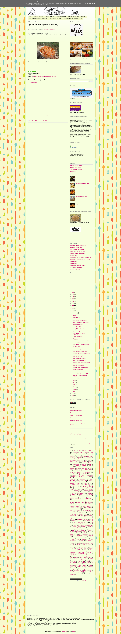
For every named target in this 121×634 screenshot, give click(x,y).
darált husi (73, 469)
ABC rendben (73, 240)
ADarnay (79, 450)
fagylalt (73, 476)
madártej (86, 515)
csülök (91, 468)
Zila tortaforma (84, 571)
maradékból (79, 519)
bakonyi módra (74, 457)
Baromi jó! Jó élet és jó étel (75, 167)
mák (76, 518)
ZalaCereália (72, 571)
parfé (80, 534)
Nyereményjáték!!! (79, 177)
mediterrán (79, 523)
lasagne (79, 511)
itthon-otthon (73, 494)
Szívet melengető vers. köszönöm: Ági (78, 437)
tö (91, 561)
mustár (77, 527)
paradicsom (73, 534)
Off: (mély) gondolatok (77, 336)
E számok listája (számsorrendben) (77, 253)
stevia (85, 548)
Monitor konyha (89, 525)
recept (81, 540)
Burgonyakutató (76, 464)
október (74, 315)
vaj (75, 566)
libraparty (71, 515)
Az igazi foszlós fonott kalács (82, 190)
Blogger (73, 631)
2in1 (32, 76)
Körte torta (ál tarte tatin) (77, 324)
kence (89, 501)
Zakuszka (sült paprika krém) (49, 29)
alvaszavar (79, 453)
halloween (90, 489)
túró (81, 563)
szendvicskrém (81, 553)
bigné (79, 460)
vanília (85, 566)
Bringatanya (83, 461)
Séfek (79, 545)
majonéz (72, 518)
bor (90, 460)
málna (79, 518)
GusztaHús (87, 484)
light (75, 515)
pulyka (73, 539)
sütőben (85, 549)
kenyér (72, 502)
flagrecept (42, 76)
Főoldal (47, 111)
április (74, 385)
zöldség (80, 573)
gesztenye (72, 483)
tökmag (74, 562)
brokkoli (90, 461)
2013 (73, 303)
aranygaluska (72, 455)
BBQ (90, 458)
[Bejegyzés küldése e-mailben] (30, 74)
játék (73, 495)
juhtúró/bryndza (83, 495)
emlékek (83, 475)
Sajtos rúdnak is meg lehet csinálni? (77, 432)
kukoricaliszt (79, 510)
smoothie (77, 547)
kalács (76, 497)
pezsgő (75, 536)
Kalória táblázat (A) (74, 261)
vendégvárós (73, 569)
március (74, 387)
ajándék (84, 450)
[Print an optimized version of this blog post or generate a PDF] (32, 71)
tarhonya (78, 556)
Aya (78, 456)
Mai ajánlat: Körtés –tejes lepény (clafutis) (81, 362)
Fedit (71, 477)
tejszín (89, 557)
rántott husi (72, 540)
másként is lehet (47, 76)
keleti (71, 501)
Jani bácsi (91, 494)
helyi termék (76, 491)
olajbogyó (83, 530)
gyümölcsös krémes (74, 489)
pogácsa (90, 536)
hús (87, 491)
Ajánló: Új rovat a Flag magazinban (80, 360)
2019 (73, 292)
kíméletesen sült (73, 504)
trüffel (92, 562)
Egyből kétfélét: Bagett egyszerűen (80, 351)
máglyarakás (72, 516)
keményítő (84, 501)
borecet (71, 461)
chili (90, 464)
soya (72, 548)
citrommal (84, 465)
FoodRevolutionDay (82, 479)
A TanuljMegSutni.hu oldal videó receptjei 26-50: (72, 18)
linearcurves (64, 631)
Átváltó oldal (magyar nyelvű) (76, 247)
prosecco (91, 538)
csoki (77, 468)
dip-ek (38, 76)
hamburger (72, 490)
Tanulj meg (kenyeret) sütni (76, 410)
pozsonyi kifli (72, 538)
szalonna (78, 551)
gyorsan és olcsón (75, 486)
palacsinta (72, 532)
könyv (71, 507)
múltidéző (71, 527)
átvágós (71, 456)
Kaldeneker (83, 497)
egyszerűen (82, 474)
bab (85, 456)
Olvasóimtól (78, 531)
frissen (79, 480)
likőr (78, 515)
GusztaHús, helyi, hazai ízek (76, 169)
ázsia (82, 456)
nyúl (73, 530)
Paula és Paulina (78, 535)
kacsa (71, 497)
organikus (85, 531)
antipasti (89, 453)
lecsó (85, 511)
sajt (73, 544)
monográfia (74, 526)
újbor (75, 565)
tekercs (71, 558)
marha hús (91, 519)
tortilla (88, 561)
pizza (85, 536)
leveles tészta (73, 514)
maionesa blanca (79, 516)
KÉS (71, 503)
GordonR (85, 483)
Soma (81, 547)
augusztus (75, 378)
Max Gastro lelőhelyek (38, 16)
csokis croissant (85, 468)
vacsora (90, 565)
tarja (82, 556)
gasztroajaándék (81, 481)
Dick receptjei (87, 469)
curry (90, 465)
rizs (83, 543)
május (74, 384)
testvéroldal (81, 558)
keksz (90, 499)
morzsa (79, 526)
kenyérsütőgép (80, 502)
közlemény (88, 507)
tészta (91, 558)
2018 (73, 294)
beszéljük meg (73, 460)
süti (79, 549)
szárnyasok (90, 551)
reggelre (85, 541)
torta (83, 561)
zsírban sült (72, 574)
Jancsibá (86, 494)
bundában (84, 462)
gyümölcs (88, 487)
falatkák (80, 476)
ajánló (35, 76)
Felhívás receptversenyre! (78, 369)
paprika (83, 532)
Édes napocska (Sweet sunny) (79, 331)
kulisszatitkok (86, 510)
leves (84, 514)
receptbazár (88, 540)
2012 (73, 305)
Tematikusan (72, 238)
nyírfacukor (91, 529)
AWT (75, 456)
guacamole (72, 484)
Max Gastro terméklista (49, 16)
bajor (92, 456)
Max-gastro (72, 412)
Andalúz (84, 453)
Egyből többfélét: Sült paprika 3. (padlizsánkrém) (79, 329)
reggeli (80, 541)
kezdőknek (81, 503)
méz (71, 525)
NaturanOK (90, 527)
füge (82, 480)
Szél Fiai (89, 552)
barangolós (89, 457)
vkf (71, 570)
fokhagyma (72, 479)
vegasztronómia (81, 567)
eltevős (78, 475)
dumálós (85, 470)
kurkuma (71, 511)
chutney (71, 465)
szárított (84, 551)
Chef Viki (30, 33)
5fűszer (75, 450)
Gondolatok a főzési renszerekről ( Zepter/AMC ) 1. (80, 257)
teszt (86, 558)
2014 (73, 301)
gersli (90, 481)
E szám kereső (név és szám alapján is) (78, 251)
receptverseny (73, 541)
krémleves (72, 509)
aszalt (83, 455)
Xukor (90, 570)
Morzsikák (84, 526)
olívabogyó (89, 530)
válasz (79, 566)
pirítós (79, 536)
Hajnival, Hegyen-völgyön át (76, 415)
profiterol (77, 538)
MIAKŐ (75, 525)
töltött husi (83, 562)
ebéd (71, 472)
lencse (71, 512)
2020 (73, 291)
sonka (86, 547)
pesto (85, 535)
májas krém (89, 516)
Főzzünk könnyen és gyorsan (55, 18)
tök (70, 562)
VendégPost (89, 567)
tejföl (85, 557)
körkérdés (80, 507)
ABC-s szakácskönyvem (61, 16)
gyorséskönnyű (88, 486)
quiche (78, 539)
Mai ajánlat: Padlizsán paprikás (79, 348)
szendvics (72, 553)
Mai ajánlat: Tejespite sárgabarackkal (80, 373)
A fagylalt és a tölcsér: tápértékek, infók (78, 245)
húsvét (73, 493)
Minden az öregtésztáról (75, 269)
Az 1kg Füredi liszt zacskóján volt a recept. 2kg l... (80, 443)
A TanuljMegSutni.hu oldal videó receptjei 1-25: (38, 18)
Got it (93, 3)
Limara (82, 515)
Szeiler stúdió (81, 552)
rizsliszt (87, 543)
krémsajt (79, 509)
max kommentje (79, 522)
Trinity (88, 562)
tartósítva (90, 556)
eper (92, 475)
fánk (91, 476)
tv (91, 563)
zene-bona (77, 571)
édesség (87, 472)
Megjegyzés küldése (34, 82)
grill (90, 483)
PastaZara (85, 534)
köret (75, 507)
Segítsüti (72, 547)
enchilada (88, 475)
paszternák (72, 535)
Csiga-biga (79, 466)
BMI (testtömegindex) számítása (77, 249)
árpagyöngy (78, 455)
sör (75, 548)
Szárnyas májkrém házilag (78, 349)
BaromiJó (76, 458)
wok (81, 570)
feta (84, 477)
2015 (73, 299)
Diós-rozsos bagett (76, 346)
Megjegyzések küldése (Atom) (51, 115)
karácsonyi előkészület (87, 498)
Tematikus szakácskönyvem (73, 16)
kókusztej (72, 506)
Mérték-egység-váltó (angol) (76, 267)
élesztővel (73, 475)
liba (90, 514)
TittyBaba (90, 560)
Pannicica (54, 76)
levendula (80, 514)
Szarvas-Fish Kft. (73, 171)
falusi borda (87, 476)
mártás (74, 520)
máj (84, 516)
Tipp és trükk (82, 560)
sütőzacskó (72, 551)
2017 (73, 296)
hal (85, 489)
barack (84, 457)
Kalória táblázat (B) (74, 263)
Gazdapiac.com (73, 255)
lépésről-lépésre (82, 512)
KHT (86, 503)
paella (91, 531)
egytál (92, 473)
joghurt (77, 495)
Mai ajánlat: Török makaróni (78, 365)
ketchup (76, 503)
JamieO (80, 494)
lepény (76, 512)
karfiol (78, 499)
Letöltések (83, 16)
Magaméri (90, 515)
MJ (78, 525)
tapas (73, 556)
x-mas (84, 570)
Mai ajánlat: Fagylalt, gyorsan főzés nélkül (81, 353)
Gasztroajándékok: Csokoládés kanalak (81, 322)
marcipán (85, 519)
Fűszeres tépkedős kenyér (81, 196)
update (84, 565)
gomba (78, 483)
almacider (86, 452)
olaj (77, 530)
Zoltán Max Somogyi (73, 144)
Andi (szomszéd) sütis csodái (76, 420)
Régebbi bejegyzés (63, 111)
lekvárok (89, 511)
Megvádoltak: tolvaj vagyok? (78, 355)
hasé (80, 490)
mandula (84, 518)
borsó (77, 461)
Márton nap (80, 520)
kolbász (78, 506)
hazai (83, 490)
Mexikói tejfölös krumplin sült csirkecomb (81, 363)
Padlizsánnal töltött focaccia (78, 342)
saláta (78, 544)
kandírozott (72, 498)
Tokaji (79, 561)
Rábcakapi (83, 539)
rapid (77, 540)
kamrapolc (89, 497)
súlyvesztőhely (73, 549)
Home (30, 16)
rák (91, 539)
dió (70, 470)
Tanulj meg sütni (89, 554)
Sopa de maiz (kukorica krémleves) (80, 320)
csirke (85, 466)
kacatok (89, 495)
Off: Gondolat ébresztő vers (78, 356)
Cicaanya (77, 465)
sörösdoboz (80, 548)
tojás (75, 561)
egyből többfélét (33, 29)
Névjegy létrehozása (73, 147)
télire (77, 558)
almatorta (73, 453)
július (74, 380)
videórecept (82, 569)
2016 (73, 298)
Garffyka (72, 417)
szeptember (75, 317)
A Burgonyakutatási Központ (76, 165)
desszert (80, 469)
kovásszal (89, 506)
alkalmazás (76, 452)
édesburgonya (79, 472)
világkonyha (90, 569)
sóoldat (92, 547)
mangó (89, 518)
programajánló (83, 538)
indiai (77, 493)
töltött (78, 562)
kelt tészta (76, 501)
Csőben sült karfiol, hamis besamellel (80, 367)
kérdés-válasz (89, 502)
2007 (73, 395)
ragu (87, 539)
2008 (73, 393)
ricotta (79, 543)
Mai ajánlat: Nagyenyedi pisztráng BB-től (81, 340)
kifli (90, 503)
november (75, 313)
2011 (73, 307)
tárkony (85, 556)
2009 (73, 310)
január (74, 391)
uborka (71, 565)
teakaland (76, 557)
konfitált (84, 506)
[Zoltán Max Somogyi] (70, 146)
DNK (80, 470)
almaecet (91, 452)
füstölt (86, 480)
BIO (82, 460)
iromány (82, 493)
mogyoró (82, 525)
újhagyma (79, 565)
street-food (90, 548)
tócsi (71, 561)
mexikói (89, 523)
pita (81, 536)
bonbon (86, 460)
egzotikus (72, 473)
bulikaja (77, 462)
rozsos (92, 543)
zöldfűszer (90, 571)
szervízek (89, 553)
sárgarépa (90, 544)
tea (71, 557)
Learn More (88, 3)
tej (80, 557)
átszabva (88, 455)
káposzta (77, 498)
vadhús (71, 566)
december (75, 312)
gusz (82, 484)
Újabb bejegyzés (32, 111)
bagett (88, 456)
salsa (84, 544)
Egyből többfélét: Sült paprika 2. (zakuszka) (43, 25)
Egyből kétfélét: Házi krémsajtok (79, 358)
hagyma (81, 489)
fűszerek (90, 480)
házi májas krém (88, 490)
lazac (82, 511)
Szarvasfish (72, 552)
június (74, 382)
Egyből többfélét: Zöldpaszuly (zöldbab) (81, 344)
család (72, 466)
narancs (83, 527)
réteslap (71, 543)
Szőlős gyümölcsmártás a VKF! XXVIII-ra (81, 318)
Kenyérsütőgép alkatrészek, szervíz (77, 265)
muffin (90, 526)
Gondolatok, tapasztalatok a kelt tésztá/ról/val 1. (80, 259)
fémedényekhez (78, 477)
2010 (73, 308)
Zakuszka (39, 36)
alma (81, 452)
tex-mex (74, 560)
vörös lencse (76, 570)
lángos (75, 511)
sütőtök (90, 549)
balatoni (79, 457)
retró (75, 543)
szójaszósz (72, 554)
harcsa (76, 490)
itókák (89, 493)
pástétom (90, 534)
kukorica (72, 510)
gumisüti (78, 484)
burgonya (90, 462)
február (74, 389)
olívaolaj (72, 531)
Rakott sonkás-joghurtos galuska (82, 183)
